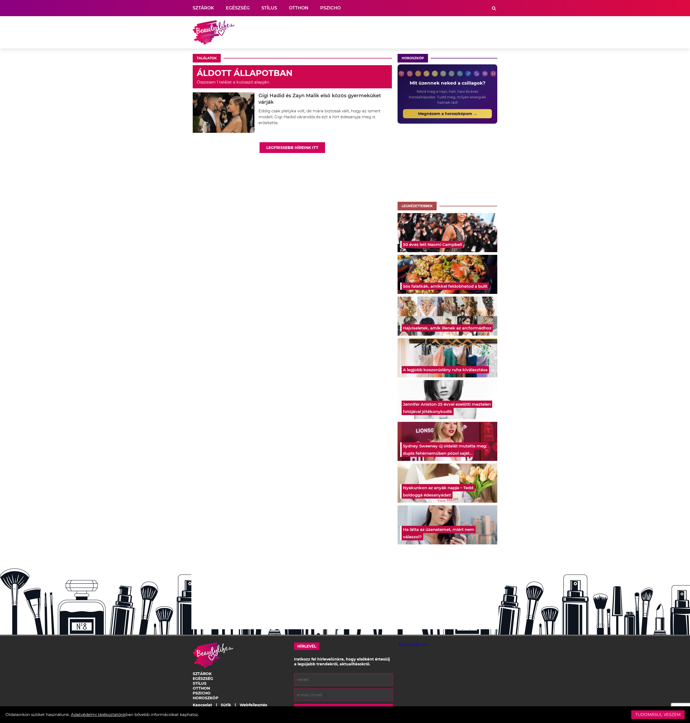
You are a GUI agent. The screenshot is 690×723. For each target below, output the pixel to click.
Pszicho (330, 8)
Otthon (298, 8)
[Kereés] (494, 8)
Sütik (226, 705)
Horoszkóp (413, 58)
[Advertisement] (399, 32)
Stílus (269, 8)
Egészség (238, 8)
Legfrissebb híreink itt (292, 147)
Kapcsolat (202, 705)
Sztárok (203, 8)
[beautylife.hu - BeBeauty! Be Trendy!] (214, 32)
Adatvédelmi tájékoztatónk (98, 714)
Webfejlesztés (253, 705)
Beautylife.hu (413, 644)
